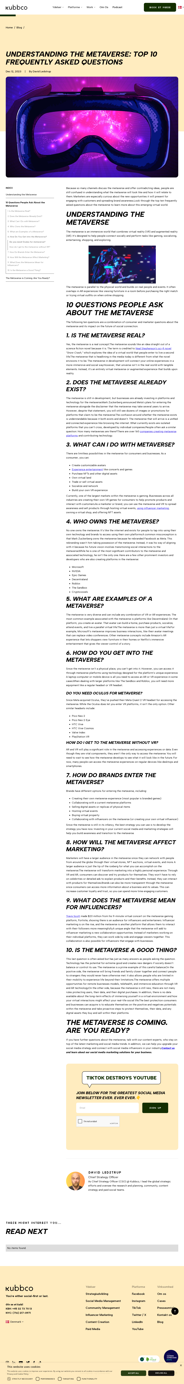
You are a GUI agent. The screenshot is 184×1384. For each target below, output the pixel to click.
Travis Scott (73, 916)
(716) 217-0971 (22, 1312)
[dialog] (92, 1373)
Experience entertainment (87, 469)
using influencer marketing (153, 508)
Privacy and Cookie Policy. (18, 1374)
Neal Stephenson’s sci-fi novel (153, 348)
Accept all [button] (133, 1373)
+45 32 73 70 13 (22, 1308)
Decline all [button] (161, 1373)
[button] (58, 7)
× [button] (181, 1365)
